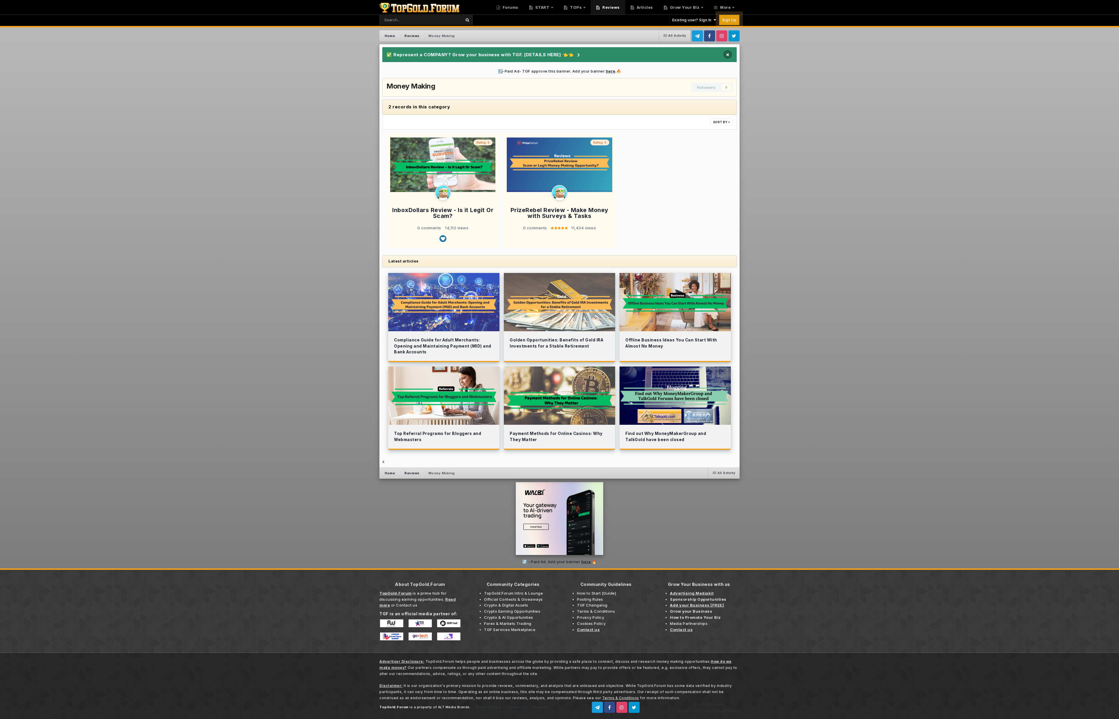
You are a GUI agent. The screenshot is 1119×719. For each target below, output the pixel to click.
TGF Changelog (592, 605)
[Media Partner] (391, 623)
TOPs (575, 7)
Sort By (720, 122)
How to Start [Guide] (596, 593)
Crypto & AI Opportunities (508, 617)
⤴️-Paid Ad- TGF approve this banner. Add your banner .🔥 (559, 71)
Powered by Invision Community (709, 710)
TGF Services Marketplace (509, 629)
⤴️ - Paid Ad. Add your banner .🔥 (559, 561)
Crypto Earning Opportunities (512, 611)
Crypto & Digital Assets (506, 605)
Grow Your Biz (684, 7)
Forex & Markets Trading (508, 623)
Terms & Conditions (596, 611)
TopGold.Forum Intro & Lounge (513, 593)
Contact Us (517, 707)
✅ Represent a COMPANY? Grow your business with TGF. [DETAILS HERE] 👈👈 (480, 54)
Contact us (406, 605)
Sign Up (729, 20)
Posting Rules (590, 599)
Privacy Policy (590, 617)
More (725, 7)
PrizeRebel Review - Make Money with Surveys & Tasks (559, 213)
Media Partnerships (689, 623)
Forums (510, 7)
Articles (644, 7)
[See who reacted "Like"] (443, 239)
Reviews (610, 7)
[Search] (467, 20)
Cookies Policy (591, 623)
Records (446, 19)
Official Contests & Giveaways (513, 599)
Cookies (540, 707)
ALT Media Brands (454, 707)
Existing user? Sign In (693, 20)
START (541, 7)
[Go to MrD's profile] (443, 193)
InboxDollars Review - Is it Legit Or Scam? (442, 213)
